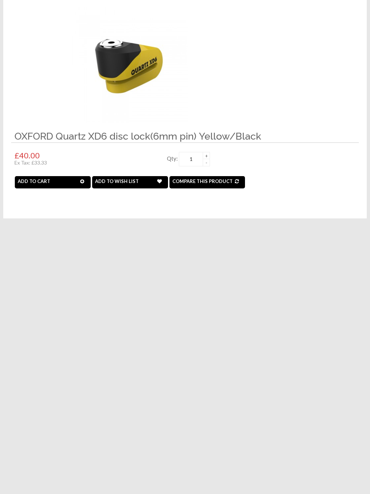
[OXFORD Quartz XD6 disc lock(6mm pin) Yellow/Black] (129, 64)
